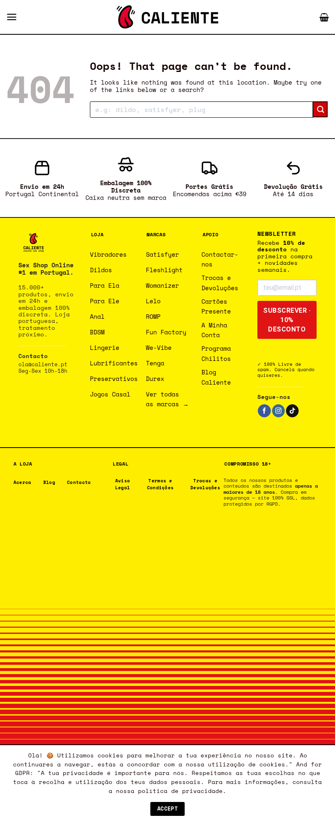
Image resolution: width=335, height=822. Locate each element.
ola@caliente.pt (42, 364)
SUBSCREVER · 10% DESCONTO (286, 320)
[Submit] (320, 109)
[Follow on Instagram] (278, 410)
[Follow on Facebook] (264, 410)
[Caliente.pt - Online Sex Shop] (167, 17)
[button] (11, 17)
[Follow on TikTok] (292, 410)
